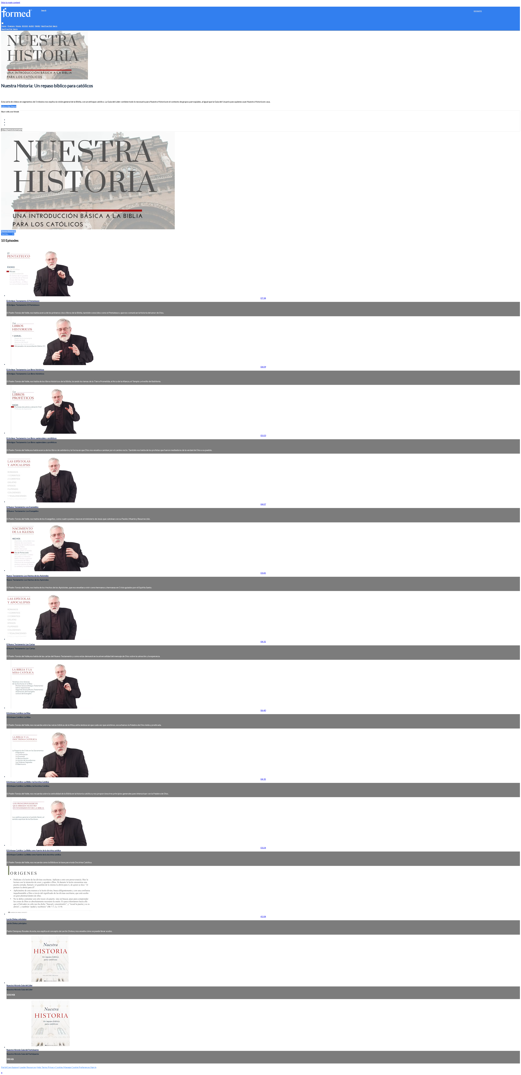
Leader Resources (28, 1067)
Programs (11, 26)
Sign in (55, 26)
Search (43, 10)
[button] (2, 23)
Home (4, 26)
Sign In (15, 29)
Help (39, 1067)
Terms (45, 1067)
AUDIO (31, 26)
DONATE (478, 11)
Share (13, 106)
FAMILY (37, 26)
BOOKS (25, 26)
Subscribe (6, 106)
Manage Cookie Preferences (76, 1067)
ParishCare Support (10, 1067)
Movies (18, 26)
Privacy (51, 1067)
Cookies (59, 1067)
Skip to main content (10, 2)
